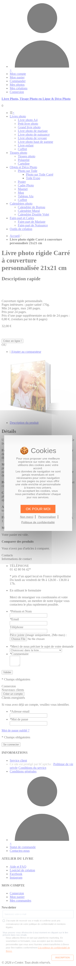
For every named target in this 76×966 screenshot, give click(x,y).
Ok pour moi (38, 509)
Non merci (26, 516)
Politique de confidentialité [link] (38, 522)
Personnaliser (47, 516)
